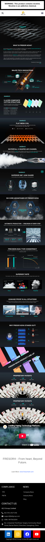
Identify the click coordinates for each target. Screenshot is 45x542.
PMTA (4, 495)
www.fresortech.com (27, 472)
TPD (3, 492)
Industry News (28, 495)
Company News (28, 492)
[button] (42, 13)
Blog (24, 499)
